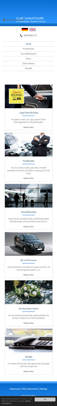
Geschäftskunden (28, 53)
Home (28, 44)
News (28, 58)
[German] (25, 29)
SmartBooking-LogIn (15, 19)
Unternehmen (28, 63)
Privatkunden (28, 48)
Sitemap (43, 389)
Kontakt (28, 68)
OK (45, 399)
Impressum (15, 389)
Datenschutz (32, 389)
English (32, 29)
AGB (24, 389)
